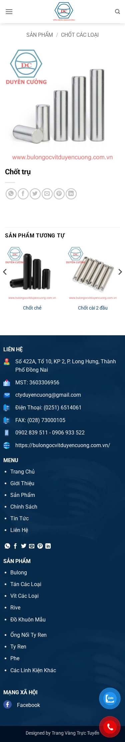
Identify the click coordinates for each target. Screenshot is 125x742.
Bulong (18, 572)
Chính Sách (23, 507)
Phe (14, 658)
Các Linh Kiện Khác (33, 670)
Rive (15, 607)
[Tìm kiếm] (117, 11)
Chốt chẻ (32, 308)
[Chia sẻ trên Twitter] (35, 193)
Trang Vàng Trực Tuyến (75, 733)
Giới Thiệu (22, 483)
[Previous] (5, 285)
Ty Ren (18, 646)
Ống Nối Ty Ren (28, 635)
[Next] (120, 285)
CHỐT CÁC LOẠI (80, 35)
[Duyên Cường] (64, 11)
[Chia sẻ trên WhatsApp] (11, 193)
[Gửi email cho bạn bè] (47, 193)
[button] (9, 11)
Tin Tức (19, 518)
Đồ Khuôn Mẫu (28, 619)
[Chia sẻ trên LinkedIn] (71, 193)
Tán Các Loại (25, 584)
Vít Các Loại (24, 596)
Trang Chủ (22, 472)
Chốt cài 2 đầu (93, 308)
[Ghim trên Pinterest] (59, 193)
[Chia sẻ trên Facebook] (23, 193)
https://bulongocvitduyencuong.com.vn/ (62, 445)
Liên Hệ (19, 530)
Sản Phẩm (39, 35)
